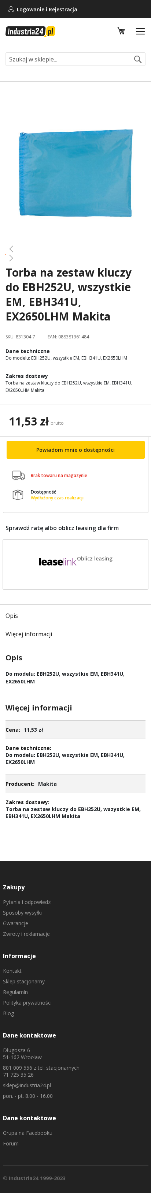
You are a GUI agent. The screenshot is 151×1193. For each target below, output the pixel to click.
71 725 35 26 (18, 1074)
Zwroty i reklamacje (26, 933)
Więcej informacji (28, 634)
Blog (8, 1013)
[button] (75, 248)
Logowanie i (33, 9)
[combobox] (75, 59)
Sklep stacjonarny (24, 981)
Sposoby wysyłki (22, 912)
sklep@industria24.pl (27, 1085)
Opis (11, 616)
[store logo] (30, 31)
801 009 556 (17, 1067)
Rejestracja (63, 9)
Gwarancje (15, 923)
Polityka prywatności (27, 1002)
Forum (11, 1143)
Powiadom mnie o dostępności (75, 449)
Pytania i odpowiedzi (27, 901)
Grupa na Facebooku (27, 1132)
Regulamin (15, 991)
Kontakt (12, 970)
